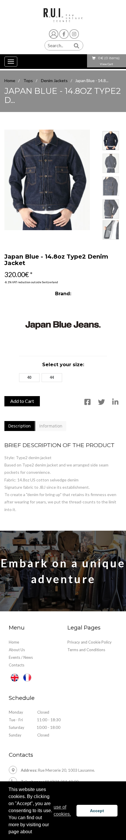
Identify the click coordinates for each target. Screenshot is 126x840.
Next (115, 127)
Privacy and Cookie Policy (89, 642)
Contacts (16, 665)
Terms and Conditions (86, 649)
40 (29, 377)
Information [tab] (50, 426)
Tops (28, 80)
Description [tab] (19, 426)
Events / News (21, 657)
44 (52, 377)
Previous (10, 127)
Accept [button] (97, 810)
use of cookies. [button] (62, 811)
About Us (17, 649)
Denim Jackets (54, 80)
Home (9, 80)
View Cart (106, 64)
